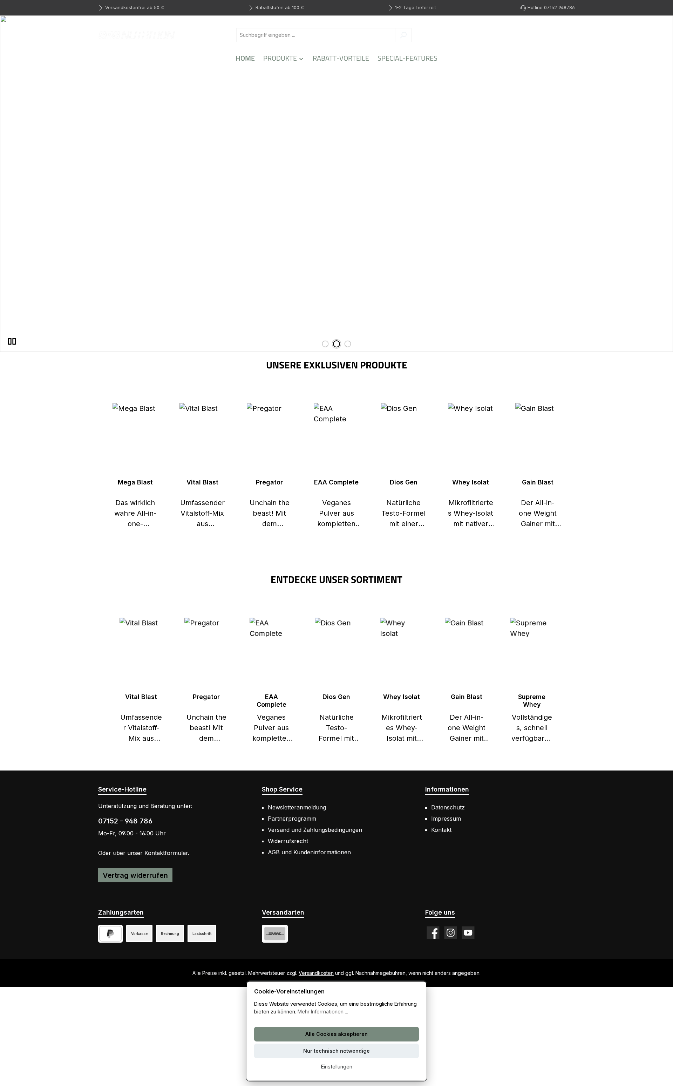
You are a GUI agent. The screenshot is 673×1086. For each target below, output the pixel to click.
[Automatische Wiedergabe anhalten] (12, 341)
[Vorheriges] (110, 681)
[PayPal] (110, 934)
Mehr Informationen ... (323, 1011)
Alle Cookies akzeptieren (336, 1034)
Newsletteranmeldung (297, 807)
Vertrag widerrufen (135, 875)
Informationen (447, 789)
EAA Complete (336, 482)
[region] (336, 183)
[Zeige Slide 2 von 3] (336, 344)
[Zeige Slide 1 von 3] (325, 344)
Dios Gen (403, 482)
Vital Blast (202, 482)
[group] (336, 183)
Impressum (446, 818)
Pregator (269, 482)
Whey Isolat (470, 482)
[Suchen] (403, 35)
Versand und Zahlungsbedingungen (315, 829)
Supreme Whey (531, 700)
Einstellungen (336, 1067)
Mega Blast (135, 482)
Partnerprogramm (292, 818)
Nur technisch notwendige (336, 1051)
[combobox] (315, 35)
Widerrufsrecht (288, 840)
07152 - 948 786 (125, 821)
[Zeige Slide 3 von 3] (348, 344)
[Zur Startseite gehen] (136, 34)
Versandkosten (316, 973)
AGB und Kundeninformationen (309, 852)
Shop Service (282, 789)
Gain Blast (537, 482)
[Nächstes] (562, 681)
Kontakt (441, 829)
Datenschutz (448, 807)
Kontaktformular (166, 852)
